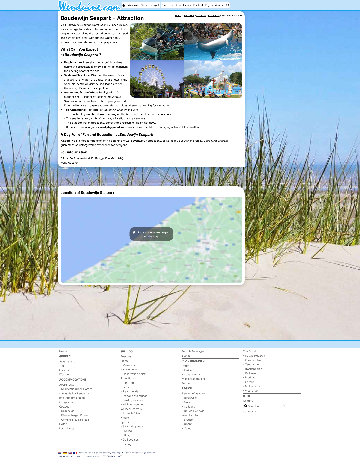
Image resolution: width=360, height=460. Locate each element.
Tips (62, 365)
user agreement (65, 456)
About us (248, 400)
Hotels (63, 424)
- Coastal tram (191, 374)
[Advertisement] (274, 97)
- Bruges (187, 419)
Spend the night (150, 5)
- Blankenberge (252, 368)
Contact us (250, 411)
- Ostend (248, 382)
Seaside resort (68, 361)
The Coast (249, 351)
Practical (198, 5)
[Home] (124, 5)
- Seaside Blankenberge (74, 393)
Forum (186, 383)
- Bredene (249, 377)
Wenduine (133, 5)
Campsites (66, 402)
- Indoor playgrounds (134, 395)
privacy (78, 456)
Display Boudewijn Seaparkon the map (153, 234)
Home (63, 351)
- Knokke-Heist (252, 360)
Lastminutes (67, 428)
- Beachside (66, 410)
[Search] (228, 5)
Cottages (65, 406)
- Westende (250, 390)
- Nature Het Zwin (193, 410)
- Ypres (186, 428)
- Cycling (126, 430)
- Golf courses (130, 439)
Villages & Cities (130, 413)
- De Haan (249, 373)
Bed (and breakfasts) (72, 397)
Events (187, 5)
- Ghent (187, 424)
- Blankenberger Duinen (73, 415)
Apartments (66, 384)
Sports (125, 422)
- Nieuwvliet (189, 397)
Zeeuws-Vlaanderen (194, 393)
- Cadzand (188, 406)
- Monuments (129, 369)
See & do (176, 5)
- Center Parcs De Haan (74, 419)
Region (209, 5)
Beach (164, 5)
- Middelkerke (251, 386)
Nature (125, 417)
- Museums (128, 365)
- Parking (187, 370)
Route (185, 365)
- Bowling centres (132, 400)
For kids (64, 370)
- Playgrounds (129, 391)
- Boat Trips (128, 382)
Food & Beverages (193, 351)
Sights (125, 360)
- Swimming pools (132, 426)
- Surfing (126, 444)
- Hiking (125, 435)
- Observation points (134, 373)
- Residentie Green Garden (75, 388)
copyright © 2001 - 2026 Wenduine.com (102, 456)
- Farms (125, 387)
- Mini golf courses (132, 404)
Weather (219, 5)
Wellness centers (131, 409)
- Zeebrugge (251, 364)
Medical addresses (194, 378)
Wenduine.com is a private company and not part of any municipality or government (117, 453)
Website (73, 162)
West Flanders (191, 415)
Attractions (127, 378)
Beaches (126, 356)
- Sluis (186, 402)
